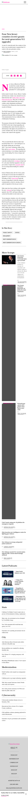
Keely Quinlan (7, 51)
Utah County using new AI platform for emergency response (13, 523)
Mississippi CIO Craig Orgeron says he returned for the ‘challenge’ (20, 599)
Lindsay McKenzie (9, 546)
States (17, 232)
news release (12, 149)
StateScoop (14, 766)
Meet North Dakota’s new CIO (20, 572)
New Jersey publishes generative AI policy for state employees (21, 288)
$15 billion (17, 161)
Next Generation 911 (9, 239)
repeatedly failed (19, 164)
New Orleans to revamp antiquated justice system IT (12, 543)
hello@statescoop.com (14, 788)
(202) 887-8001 (14, 784)
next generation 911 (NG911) (12, 242)
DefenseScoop (14, 759)
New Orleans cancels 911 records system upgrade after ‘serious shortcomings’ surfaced (13, 553)
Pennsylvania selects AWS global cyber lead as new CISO (21, 407)
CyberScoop (14, 762)
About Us (14, 747)
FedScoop (14, 755)
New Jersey (6, 236)
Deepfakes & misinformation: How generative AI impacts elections (20, 590)
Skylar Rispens (22, 282)
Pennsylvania (15, 178)
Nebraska (9, 190)
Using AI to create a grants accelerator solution (19, 582)
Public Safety (7, 232)
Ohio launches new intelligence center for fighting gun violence (14, 533)
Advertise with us (14, 780)
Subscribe (5, 795)
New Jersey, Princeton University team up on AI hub (22, 258)
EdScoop (14, 770)
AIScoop (14, 773)
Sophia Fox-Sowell (9, 527)
